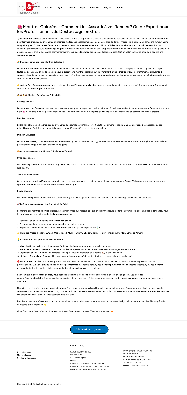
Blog (106, 7)
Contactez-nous (24, 352)
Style (82, 7)
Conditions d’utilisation (26, 358)
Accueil (48, 7)
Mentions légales (24, 355)
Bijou (59, 7)
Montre (71, 7)
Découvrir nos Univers (89, 329)
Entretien (94, 7)
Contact (120, 7)
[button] (109, 7)
